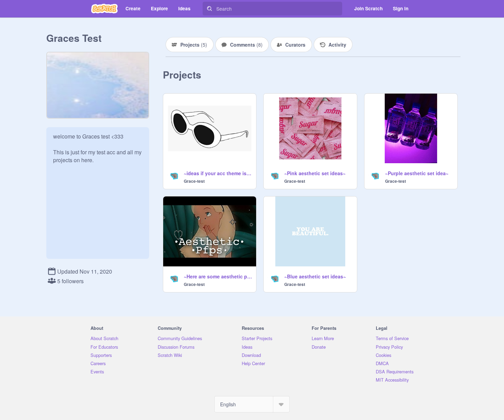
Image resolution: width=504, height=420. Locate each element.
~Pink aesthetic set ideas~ (315, 173)
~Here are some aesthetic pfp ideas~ (218, 276)
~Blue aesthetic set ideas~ (315, 276)
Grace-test (194, 181)
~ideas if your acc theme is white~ (218, 173)
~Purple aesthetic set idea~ (416, 173)
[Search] (209, 8)
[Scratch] (104, 8)
